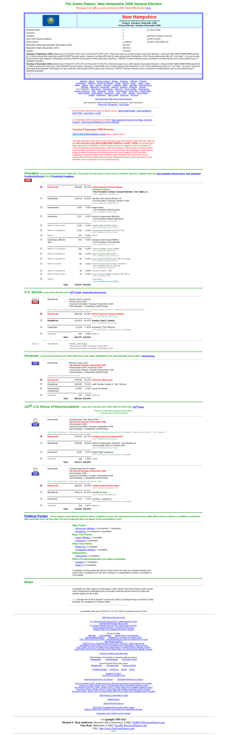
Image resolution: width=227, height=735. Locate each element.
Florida (117, 83)
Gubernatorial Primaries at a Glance (98, 679)
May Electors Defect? (113, 641)
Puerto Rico (133, 91)
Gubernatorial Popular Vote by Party (113, 623)
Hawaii (140, 83)
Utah (124, 93)
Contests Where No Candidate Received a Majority (113, 629)
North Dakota (143, 89)
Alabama (83, 81)
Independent (81, 556)
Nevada (142, 87)
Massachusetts (145, 85)
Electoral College (129, 665)
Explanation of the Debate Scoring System (113, 713)
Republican (81, 531)
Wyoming (134, 95)
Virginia (91, 95)
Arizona (115, 81)
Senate (124, 669)
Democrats (102, 105)
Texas (117, 93)
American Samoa (103, 81)
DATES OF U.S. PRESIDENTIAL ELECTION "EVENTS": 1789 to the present (113, 643)
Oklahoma (102, 91)
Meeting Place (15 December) (127, 635)
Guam (133, 83)
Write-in (79, 565)
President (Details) (99, 669)
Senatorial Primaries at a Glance (130, 679)
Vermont (131, 93)
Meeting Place (178, 174)
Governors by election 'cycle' (113, 675)
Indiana (85, 85)
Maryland (133, 85)
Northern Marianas (82, 91)
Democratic (81, 528)
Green (78, 537)
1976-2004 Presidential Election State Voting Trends (113, 707)
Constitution (81, 550)
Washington (101, 95)
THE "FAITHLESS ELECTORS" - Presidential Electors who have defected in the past (113, 639)
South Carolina (84, 93)
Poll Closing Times (129, 659)
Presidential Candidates (63, 176)
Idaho (147, 83)
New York (119, 89)
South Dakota (97, 93)
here (148, 7)
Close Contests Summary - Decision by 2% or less (113, 627)
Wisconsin (124, 95)
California (133, 81)
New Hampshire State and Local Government (113, 99)
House (132, 669)
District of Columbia (105, 83)
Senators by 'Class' (113, 673)
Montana (123, 87)
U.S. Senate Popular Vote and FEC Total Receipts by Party (113, 621)
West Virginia (113, 95)
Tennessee (109, 93)
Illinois (77, 85)
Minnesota (94, 87)
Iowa (91, 85)
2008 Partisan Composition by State (113, 695)
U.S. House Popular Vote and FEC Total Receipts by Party (113, 625)
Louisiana (117, 85)
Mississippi (105, 87)
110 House (138, 407)
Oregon (111, 91)
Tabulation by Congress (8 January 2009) (125, 637)
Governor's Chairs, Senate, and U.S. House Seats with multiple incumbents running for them (113, 689)
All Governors (148, 356)
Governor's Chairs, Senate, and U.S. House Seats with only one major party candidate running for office (113, 691)
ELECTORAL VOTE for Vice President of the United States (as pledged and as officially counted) (113, 649)
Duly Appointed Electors (95, 637)
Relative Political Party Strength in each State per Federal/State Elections (113, 709)
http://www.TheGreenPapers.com (116, 728)
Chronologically (112, 659)
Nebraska (133, 87)
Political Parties (36, 516)
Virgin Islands (142, 93)
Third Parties (124, 105)
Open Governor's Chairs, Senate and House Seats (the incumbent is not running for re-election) (113, 683)
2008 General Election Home (113, 617)
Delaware (91, 83)
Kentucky (107, 85)
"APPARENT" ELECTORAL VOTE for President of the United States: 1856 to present (113, 645)
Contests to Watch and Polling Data (113, 653)
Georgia (125, 83)
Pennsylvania (121, 91)
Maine (125, 85)
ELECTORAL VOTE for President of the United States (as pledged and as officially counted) (113, 647)
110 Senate (75, 292)
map (35, 422)
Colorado (142, 81)
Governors (114, 669)
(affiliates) (90, 528)
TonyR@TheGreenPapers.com (130, 725)
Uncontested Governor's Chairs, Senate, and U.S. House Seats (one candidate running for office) (113, 687)
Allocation (92, 635)
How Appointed (164, 174)
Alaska (91, 81)
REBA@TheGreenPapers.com (149, 722)
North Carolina (130, 89)
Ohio (94, 91)
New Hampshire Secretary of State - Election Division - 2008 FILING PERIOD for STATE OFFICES (112, 121)
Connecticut (81, 83)
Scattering (80, 562)
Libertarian (80, 540)
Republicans (113, 105)
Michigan (84, 87)
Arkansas (124, 81)
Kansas (98, 85)
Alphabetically (95, 659)
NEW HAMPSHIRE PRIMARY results (89, 134)
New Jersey (96, 89)
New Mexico (108, 89)
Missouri (114, 87)
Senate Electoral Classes (94, 292)
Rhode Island (145, 91)
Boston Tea (81, 547)
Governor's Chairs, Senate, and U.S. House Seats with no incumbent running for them (113, 685)
